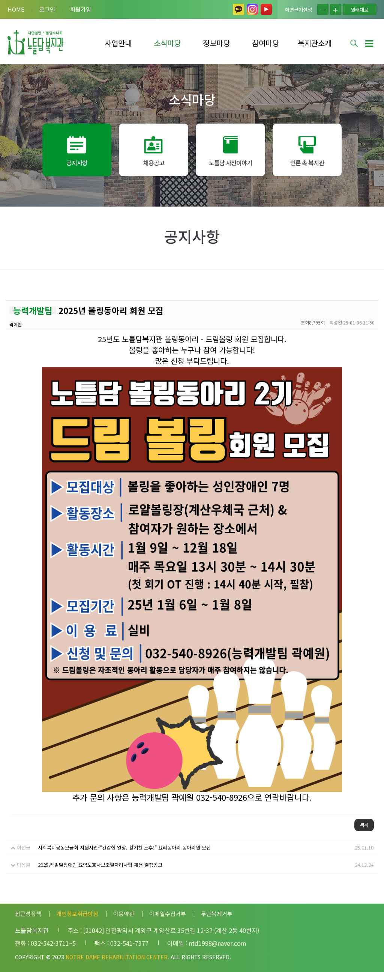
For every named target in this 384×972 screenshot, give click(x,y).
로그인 (47, 9)
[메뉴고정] (369, 43)
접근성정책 (28, 914)
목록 (364, 825)
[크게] (335, 9)
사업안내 (118, 43)
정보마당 (216, 43)
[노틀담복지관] (36, 42)
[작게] (322, 9)
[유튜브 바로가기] (266, 9)
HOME (16, 9)
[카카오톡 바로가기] (238, 9)
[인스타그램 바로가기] (252, 9)
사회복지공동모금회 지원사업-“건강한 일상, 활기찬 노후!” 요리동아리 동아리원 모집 (124, 847)
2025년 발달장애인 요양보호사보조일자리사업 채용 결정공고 (100, 864)
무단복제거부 (216, 914)
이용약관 (123, 914)
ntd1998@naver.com (217, 943)
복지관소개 (315, 43)
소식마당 (167, 43)
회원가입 (80, 9)
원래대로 (360, 9)
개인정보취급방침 (77, 914)
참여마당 (265, 43)
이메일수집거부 (167, 914)
